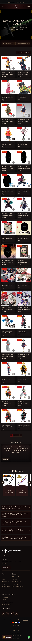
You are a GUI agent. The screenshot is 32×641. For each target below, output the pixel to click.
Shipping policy (16, 633)
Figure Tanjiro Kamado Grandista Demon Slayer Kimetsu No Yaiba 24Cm (24, 426)
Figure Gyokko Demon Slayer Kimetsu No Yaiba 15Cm (23, 144)
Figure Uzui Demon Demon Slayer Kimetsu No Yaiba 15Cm (24, 73)
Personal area (5, 597)
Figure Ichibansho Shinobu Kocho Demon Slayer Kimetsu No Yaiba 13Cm (24, 167)
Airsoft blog (15, 584)
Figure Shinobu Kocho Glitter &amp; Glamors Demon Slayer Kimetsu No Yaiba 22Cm (8, 379)
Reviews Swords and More (8, 602)
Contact (4, 599)
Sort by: (19, 52)
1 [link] (11, 435)
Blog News (14, 579)
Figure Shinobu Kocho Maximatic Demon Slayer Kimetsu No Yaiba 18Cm (8, 285)
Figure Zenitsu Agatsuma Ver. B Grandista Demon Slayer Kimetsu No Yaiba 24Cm (22, 379)
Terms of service (16, 630)
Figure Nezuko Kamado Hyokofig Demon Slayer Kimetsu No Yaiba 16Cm (24, 261)
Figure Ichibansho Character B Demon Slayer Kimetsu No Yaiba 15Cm (7, 167)
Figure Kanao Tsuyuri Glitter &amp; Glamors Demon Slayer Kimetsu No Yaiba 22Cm (23, 355)
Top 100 (4, 589)
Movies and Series (6, 586)
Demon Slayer (8, 43)
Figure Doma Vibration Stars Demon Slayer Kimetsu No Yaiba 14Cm (24, 285)
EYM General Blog (16, 577)
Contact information (16, 635)
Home (5, 27)
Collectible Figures (21, 27)
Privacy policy (16, 628)
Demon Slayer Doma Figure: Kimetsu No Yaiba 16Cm (7, 238)
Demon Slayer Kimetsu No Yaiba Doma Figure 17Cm (8, 355)
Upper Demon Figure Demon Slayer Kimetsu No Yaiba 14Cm (8, 73)
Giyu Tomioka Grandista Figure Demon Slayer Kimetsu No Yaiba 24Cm (24, 332)
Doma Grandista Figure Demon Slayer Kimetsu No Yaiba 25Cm (7, 308)
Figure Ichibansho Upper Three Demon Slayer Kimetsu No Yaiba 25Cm (7, 191)
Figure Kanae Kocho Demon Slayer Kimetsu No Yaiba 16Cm (8, 120)
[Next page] (20, 435)
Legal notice (16, 638)
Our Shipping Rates (6, 604)
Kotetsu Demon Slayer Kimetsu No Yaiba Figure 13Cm (8, 144)
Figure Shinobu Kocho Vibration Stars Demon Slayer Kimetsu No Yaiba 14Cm (24, 308)
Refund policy (16, 625)
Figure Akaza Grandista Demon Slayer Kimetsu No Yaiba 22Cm (22, 402)
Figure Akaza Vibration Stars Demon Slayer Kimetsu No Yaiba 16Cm (8, 332)
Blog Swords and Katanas (18, 586)
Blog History (15, 589)
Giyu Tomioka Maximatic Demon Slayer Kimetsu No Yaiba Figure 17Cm (22, 97)
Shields (3, 579)
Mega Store (12, 27)
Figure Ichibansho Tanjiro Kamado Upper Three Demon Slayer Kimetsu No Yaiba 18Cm (8, 214)
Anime (3, 584)
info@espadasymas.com (7, 557)
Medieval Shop (5, 582)
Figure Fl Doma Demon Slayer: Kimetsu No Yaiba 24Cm (24, 238)
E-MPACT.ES (25, 620)
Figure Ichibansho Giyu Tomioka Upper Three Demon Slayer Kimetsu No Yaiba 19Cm (24, 191)
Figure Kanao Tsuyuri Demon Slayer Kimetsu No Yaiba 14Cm (8, 97)
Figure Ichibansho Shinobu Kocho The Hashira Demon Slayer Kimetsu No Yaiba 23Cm (23, 214)
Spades (3, 577)
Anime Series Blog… (17, 582)
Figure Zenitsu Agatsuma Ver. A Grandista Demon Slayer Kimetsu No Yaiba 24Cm (7, 402)
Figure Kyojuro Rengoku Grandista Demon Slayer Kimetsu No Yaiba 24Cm (8, 426)
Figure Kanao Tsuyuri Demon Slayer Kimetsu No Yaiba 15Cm (24, 120)
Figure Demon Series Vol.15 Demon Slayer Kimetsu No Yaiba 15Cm (7, 261)
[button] (24, 6)
